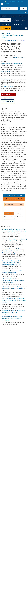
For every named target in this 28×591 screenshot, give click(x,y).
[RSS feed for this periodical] (26, 28)
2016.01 (4, 37)
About (23, 20)
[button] (25, 12)
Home (2, 33)
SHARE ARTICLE (8, 98)
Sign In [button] (20, 199)
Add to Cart (9, 213)
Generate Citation (8, 101)
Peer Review (16, 24)
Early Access (15, 20)
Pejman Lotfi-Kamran (7, 86)
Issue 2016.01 (5, 20)
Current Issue (13, 16)
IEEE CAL (4, 16)
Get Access (6, 28)
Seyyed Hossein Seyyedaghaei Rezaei (11, 64)
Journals (8, 33)
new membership (10, 219)
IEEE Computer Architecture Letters (12, 35)
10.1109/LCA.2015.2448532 (17, 57)
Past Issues (22, 16)
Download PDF (9, 94)
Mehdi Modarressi (6, 79)
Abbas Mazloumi (5, 71)
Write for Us (5, 24)
